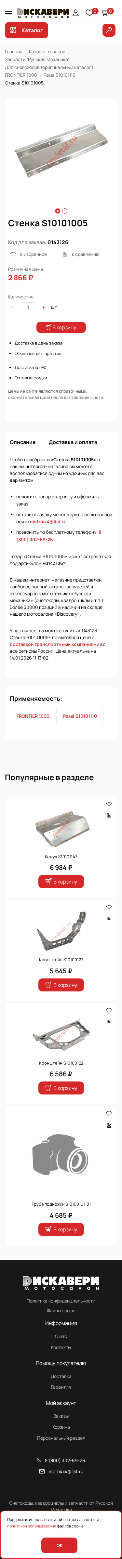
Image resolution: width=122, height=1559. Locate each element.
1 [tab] (57, 211)
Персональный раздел (61, 1438)
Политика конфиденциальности (61, 1301)
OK (59, 1545)
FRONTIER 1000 (21, 75)
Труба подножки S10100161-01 (61, 1204)
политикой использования (31, 1526)
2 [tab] (64, 211)
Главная (13, 51)
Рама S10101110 (59, 75)
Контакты (61, 1347)
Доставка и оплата (73, 442)
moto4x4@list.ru (48, 521)
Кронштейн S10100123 (61, 960)
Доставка (61, 1376)
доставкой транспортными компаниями (54, 644)
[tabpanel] (61, 151)
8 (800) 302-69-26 (65, 1460)
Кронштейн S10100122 (61, 1063)
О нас (61, 1336)
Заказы (61, 1416)
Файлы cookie (61, 1310)
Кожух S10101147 (61, 856)
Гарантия (61, 1387)
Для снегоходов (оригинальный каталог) (49, 67)
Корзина (61, 1427)
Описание (23, 442)
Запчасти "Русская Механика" (37, 59)
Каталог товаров (47, 51)
